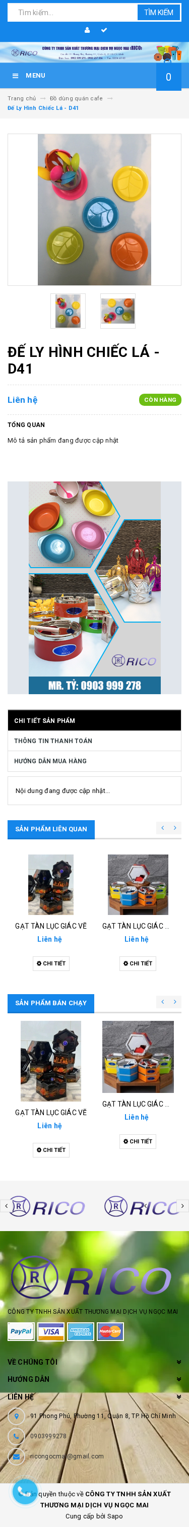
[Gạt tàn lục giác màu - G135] (138, 884)
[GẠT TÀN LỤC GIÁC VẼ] (51, 884)
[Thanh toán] (102, 30)
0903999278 (48, 1436)
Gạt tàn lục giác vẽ (51, 926)
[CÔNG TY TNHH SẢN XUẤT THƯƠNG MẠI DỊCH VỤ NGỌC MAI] (94, 53)
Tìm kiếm (158, 13)
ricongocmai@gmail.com (67, 1456)
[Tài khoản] (86, 30)
